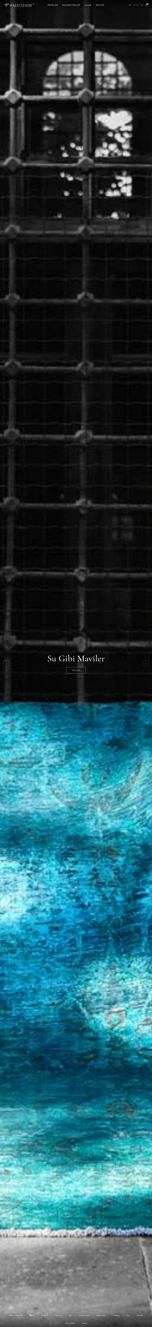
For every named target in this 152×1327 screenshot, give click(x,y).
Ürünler (53, 5)
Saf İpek (140, 1315)
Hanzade (58, 1315)
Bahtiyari (43, 1315)
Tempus (117, 1315)
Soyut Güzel (70, 1323)
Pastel (84, 1323)
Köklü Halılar (102, 1315)
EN (137, 5)
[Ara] (130, 5)
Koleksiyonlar (71, 5)
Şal (70, 1315)
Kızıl (128, 1315)
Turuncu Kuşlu (84, 1315)
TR (134, 5)
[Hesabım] (142, 5)
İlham (88, 5)
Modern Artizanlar (15, 1315)
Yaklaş (76, 670)
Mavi (31, 1315)
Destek (100, 5)
